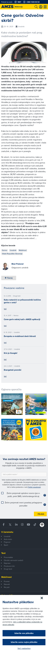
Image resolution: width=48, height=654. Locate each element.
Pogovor (7, 542)
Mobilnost (6, 577)
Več (5, 309)
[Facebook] (3, 525)
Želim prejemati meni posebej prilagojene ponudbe (23, 504)
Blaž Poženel (18, 263)
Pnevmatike (8, 557)
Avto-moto (8, 539)
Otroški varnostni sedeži (13, 560)
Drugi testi (8, 569)
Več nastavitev (24, 648)
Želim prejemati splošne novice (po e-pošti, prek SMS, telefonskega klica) (23, 495)
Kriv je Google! (10, 353)
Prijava (41, 514)
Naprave (7, 563)
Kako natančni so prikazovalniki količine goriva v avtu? (22, 301)
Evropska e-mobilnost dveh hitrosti (20, 336)
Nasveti (7, 584)
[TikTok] (34, 525)
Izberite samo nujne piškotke (24, 642)
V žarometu (7, 532)
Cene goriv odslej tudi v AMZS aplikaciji (22, 319)
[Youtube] (28, 525)
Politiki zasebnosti (34, 487)
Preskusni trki (9, 566)
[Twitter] (10, 525)
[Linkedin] (16, 525)
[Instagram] (22, 525)
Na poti (6, 587)
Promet (6, 581)
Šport (6, 545)
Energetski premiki (12, 369)
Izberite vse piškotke (24, 633)
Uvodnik (7, 536)
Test (3, 553)
